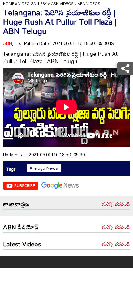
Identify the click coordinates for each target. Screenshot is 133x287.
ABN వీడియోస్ (20, 227)
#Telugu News (44, 168)
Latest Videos (22, 244)
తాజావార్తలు (16, 204)
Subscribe (24, 185)
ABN (7, 43)
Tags (11, 169)
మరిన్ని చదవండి (116, 204)
